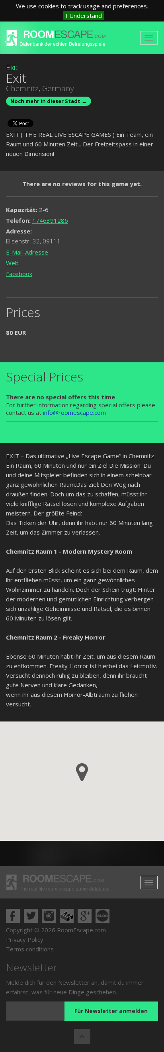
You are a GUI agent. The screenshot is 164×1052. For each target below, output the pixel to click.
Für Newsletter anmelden (111, 1011)
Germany (58, 88)
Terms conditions (30, 949)
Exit (12, 67)
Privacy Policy (24, 939)
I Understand (84, 15)
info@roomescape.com (74, 412)
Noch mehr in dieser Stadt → (48, 101)
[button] (82, 772)
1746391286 (50, 220)
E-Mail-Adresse (27, 252)
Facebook (19, 274)
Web (12, 263)
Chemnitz (22, 88)
